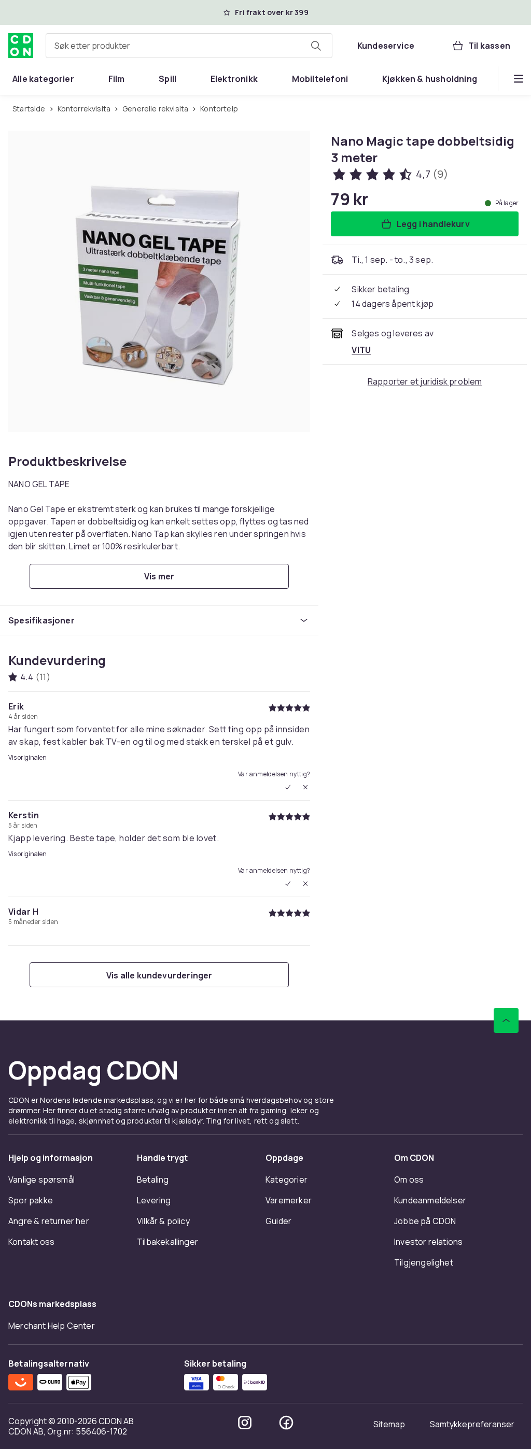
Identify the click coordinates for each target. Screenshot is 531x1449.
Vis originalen (27, 758)
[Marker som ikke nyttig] (305, 787)
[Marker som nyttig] (287, 787)
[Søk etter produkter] (315, 45)
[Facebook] (286, 1422)
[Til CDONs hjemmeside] (20, 45)
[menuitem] (43, 78)
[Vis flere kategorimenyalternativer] (518, 78)
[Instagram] (244, 1422)
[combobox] (189, 45)
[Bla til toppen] (506, 1020)
